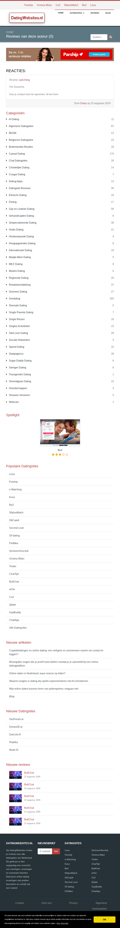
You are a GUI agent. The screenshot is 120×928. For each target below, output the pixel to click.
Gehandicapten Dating (21, 215)
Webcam (13, 402)
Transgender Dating (19, 374)
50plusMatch (71, 5)
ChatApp (14, 620)
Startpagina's (15, 353)
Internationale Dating (20, 250)
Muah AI (13, 750)
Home (61, 13)
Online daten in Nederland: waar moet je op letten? (37, 673)
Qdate (12, 604)
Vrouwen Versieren (19, 395)
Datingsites (76, 13)
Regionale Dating (18, 278)
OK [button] (104, 919)
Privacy (73, 903)
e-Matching (15, 489)
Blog (108, 13)
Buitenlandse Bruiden (20, 146)
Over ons (47, 903)
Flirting (12, 202)
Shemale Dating (17, 305)
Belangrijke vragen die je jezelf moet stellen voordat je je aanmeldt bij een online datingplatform (53, 664)
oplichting (24, 80)
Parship (28, 5)
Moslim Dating (16, 271)
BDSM (12, 133)
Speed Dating (16, 346)
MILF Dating (15, 264)
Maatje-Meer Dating (19, 257)
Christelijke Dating (18, 167)
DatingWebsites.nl (27, 17)
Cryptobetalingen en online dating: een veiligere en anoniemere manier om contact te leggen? (56, 652)
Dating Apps (15, 181)
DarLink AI (15, 734)
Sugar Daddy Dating (20, 360)
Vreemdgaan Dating (19, 381)
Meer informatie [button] (62, 923)
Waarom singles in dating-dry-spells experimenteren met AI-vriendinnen (48, 681)
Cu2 (58, 5)
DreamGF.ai (15, 726)
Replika (13, 742)
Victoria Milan (44, 5)
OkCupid (14, 520)
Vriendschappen (17, 388)
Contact (19, 903)
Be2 (84, 5)
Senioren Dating (17, 291)
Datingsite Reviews (19, 188)
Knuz (12, 497)
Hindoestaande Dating (21, 236)
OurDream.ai (16, 719)
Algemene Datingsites (20, 126)
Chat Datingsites (17, 160)
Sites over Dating (18, 333)
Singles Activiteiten (19, 326)
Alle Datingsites (18, 627)
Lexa (93, 5)
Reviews (95, 13)
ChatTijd (14, 574)
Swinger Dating (17, 367)
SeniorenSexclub (18, 551)
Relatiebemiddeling (19, 284)
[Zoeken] (110, 37)
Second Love (16, 528)
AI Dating (13, 119)
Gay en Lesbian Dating (21, 209)
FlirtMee (13, 543)
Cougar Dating (16, 174)
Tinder (12, 566)
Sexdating (14, 298)
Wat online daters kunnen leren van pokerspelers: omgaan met (43, 688)
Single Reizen (16, 319)
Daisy (83, 103)
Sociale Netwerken (19, 340)
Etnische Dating (17, 195)
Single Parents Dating (20, 312)
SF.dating (14, 535)
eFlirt (12, 589)
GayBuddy (15, 612)
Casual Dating (16, 153)
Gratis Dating (15, 229)
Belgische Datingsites (20, 140)
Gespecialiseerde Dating (22, 222)
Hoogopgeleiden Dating (21, 243)
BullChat (14, 581)
